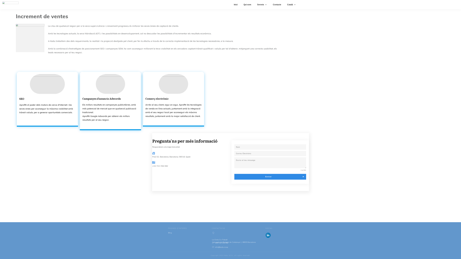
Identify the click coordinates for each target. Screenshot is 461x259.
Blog (170, 233)
